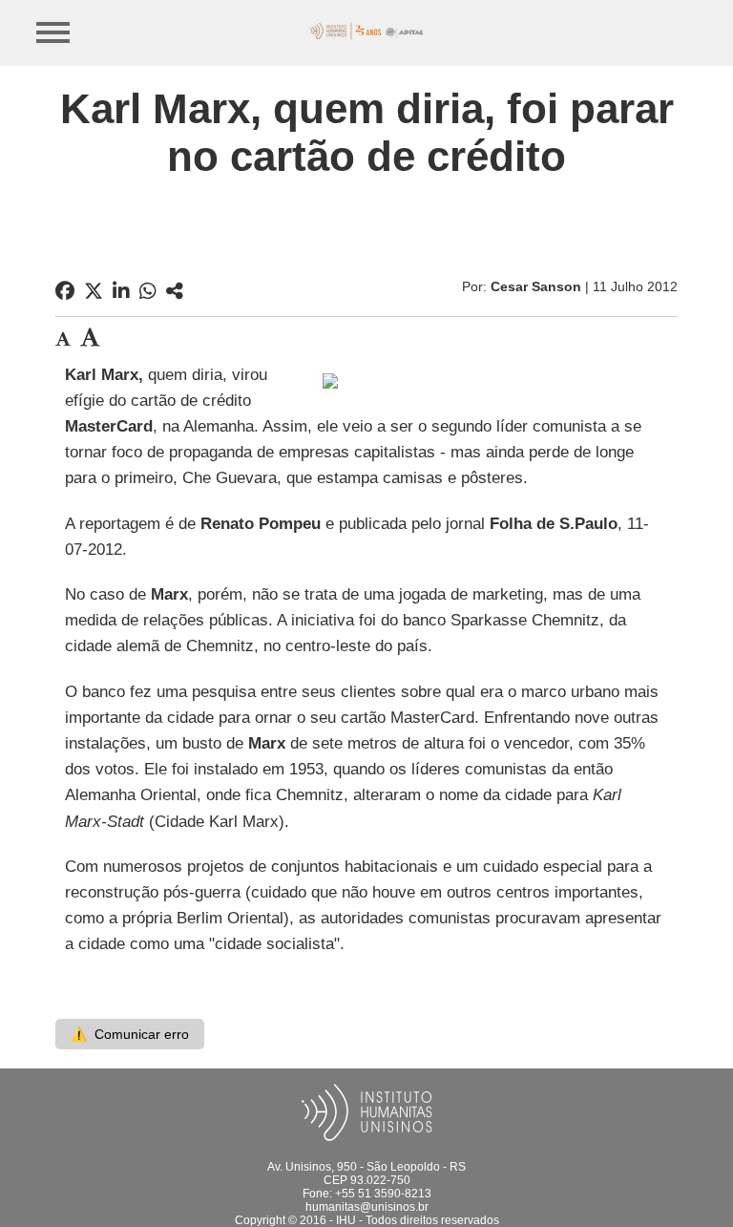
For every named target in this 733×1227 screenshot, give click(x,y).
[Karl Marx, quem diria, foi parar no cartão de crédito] (174, 291)
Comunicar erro (130, 1034)
